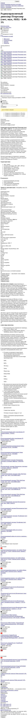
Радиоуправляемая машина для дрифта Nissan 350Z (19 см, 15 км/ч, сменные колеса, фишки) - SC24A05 (13, 559)
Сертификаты (4, 701)
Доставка (3, 698)
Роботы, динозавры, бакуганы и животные (12, 5)
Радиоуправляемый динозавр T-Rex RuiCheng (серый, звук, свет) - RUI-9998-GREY (13, 481)
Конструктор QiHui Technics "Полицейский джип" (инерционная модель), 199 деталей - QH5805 (12, 624)
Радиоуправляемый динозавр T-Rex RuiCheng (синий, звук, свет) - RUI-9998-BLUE (13, 495)
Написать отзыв (5, 275)
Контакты (3, 697)
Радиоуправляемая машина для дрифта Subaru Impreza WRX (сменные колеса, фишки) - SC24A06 (13, 579)
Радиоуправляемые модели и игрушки (11, 4)
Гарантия (3, 700)
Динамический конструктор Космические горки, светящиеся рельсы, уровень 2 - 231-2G (14, 608)
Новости (3, 694)
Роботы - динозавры (6, 7)
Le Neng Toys (7, 27)
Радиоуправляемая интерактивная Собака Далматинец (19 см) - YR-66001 (12, 453)
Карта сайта (4, 691)
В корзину (3, 106)
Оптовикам (4, 696)
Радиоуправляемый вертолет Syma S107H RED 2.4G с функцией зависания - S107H (13, 666)
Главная (3, 3)
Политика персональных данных (9, 690)
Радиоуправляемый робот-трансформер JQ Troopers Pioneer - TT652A (12, 439)
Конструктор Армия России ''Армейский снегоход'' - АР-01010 (11, 643)
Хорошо (3, 717)
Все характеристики (6, 93)
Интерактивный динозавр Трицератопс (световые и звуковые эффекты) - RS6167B (14, 467)
